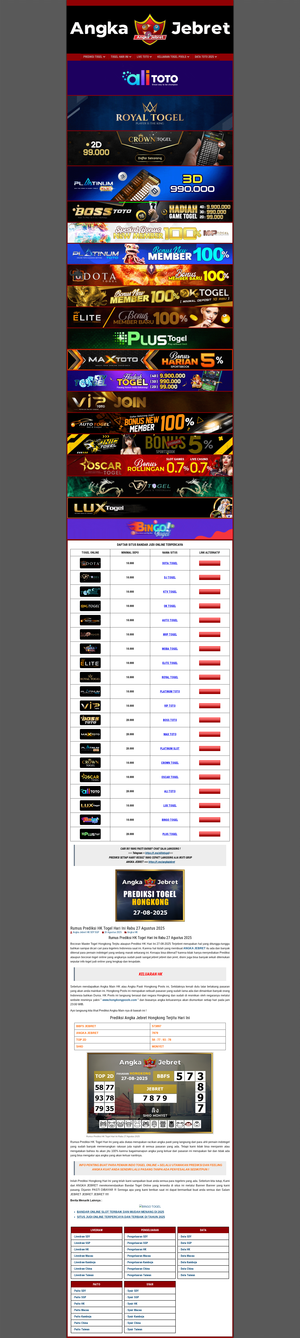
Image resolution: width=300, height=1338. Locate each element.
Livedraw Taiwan (84, 1275)
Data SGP (186, 1243)
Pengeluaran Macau (139, 1256)
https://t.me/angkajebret (162, 862)
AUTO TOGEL (170, 620)
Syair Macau (134, 1310)
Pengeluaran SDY (137, 1236)
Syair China (134, 1323)
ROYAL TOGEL (170, 677)
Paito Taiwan (81, 1329)
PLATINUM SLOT (170, 748)
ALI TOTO (170, 791)
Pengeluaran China (138, 1268)
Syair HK (132, 1303)
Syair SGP (133, 1297)
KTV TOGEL (170, 591)
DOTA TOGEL (169, 563)
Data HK (185, 1249)
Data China (187, 1268)
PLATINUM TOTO (170, 691)
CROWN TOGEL (170, 762)
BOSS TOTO (170, 720)
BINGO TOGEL (170, 819)
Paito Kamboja (82, 1316)
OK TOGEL (170, 606)
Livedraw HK (81, 1249)
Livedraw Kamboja (84, 1262)
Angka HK (132, 932)
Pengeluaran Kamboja (140, 1262)
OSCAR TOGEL (169, 777)
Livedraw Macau (83, 1256)
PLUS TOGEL (169, 834)
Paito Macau (81, 1310)
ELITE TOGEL (170, 663)
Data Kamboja (189, 1262)
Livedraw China (83, 1268)
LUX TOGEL (170, 805)
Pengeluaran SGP (137, 1243)
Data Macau (187, 1256)
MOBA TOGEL (170, 648)
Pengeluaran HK (136, 1249)
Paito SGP (80, 1297)
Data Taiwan (188, 1275)
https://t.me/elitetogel (157, 853)
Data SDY (186, 1236)
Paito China (81, 1323)
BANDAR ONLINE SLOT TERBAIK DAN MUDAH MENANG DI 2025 (120, 1211)
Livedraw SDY (82, 1236)
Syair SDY (133, 1290)
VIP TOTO (170, 705)
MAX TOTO (170, 734)
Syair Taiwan (134, 1329)
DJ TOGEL (170, 577)
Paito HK (79, 1303)
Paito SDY (80, 1290)
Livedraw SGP (82, 1243)
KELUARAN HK (150, 974)
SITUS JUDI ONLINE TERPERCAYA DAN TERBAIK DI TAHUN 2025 (121, 1216)
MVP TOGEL (170, 634)
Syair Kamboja (135, 1316)
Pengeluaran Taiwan (139, 1275)
